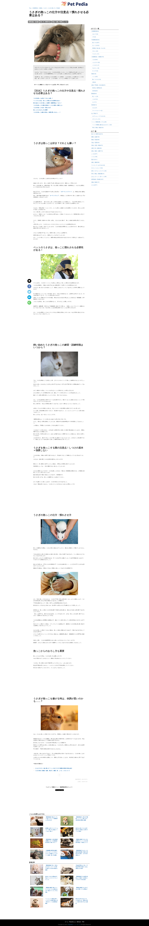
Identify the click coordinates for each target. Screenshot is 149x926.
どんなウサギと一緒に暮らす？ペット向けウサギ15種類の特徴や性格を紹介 (53, 768)
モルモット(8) (95, 68)
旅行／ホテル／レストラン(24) (98, 171)
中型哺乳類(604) (95, 39)
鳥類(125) (93, 73)
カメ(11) (94, 102)
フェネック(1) (95, 54)
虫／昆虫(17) (94, 113)
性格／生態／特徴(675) (97, 145)
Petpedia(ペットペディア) (74, 924)
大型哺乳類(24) (95, 31)
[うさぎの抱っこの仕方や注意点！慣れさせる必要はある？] (29, 297)
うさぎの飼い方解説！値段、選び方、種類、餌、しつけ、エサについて (52, 770)
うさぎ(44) (95, 59)
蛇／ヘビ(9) (95, 96)
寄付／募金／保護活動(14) (97, 173)
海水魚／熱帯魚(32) (97, 88)
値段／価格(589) (95, 162)
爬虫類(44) (94, 93)
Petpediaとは (72, 922)
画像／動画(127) (95, 182)
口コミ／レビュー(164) (97, 168)
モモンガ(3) (95, 51)
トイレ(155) (94, 156)
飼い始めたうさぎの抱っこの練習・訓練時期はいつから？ (47, 103)
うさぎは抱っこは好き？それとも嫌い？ (43, 98)
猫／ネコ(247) (95, 42)
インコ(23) (95, 76)
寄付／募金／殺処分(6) (98, 127)
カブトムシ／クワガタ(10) (98, 116)
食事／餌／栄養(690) (96, 148)
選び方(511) (94, 159)
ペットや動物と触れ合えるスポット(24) (102, 124)
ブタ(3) (94, 37)
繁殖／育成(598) (95, 139)
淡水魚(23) (95, 90)
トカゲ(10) (95, 99)
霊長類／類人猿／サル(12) (98, 48)
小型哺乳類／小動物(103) (97, 56)
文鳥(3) (94, 82)
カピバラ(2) (95, 34)
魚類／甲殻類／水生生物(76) (98, 85)
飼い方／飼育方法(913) (97, 134)
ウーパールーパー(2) (97, 110)
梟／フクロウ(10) (96, 79)
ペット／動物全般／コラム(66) (98, 122)
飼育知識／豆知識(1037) (97, 179)
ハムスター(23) (96, 62)
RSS (83, 922)
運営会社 (79, 922)
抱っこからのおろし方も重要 (40, 110)
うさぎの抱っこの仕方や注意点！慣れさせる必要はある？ (59, 13)
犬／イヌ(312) (95, 45)
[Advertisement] (59, 129)
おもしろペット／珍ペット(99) (98, 176)
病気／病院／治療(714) (97, 151)
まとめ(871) (94, 185)
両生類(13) (94, 105)
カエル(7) (94, 107)
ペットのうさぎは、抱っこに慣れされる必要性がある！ (47, 100)
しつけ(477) (94, 154)
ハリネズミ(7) (95, 65)
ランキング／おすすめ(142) (98, 165)
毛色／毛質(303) (95, 142)
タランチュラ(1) (96, 119)
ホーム (66, 922)
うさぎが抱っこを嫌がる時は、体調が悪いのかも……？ (47, 112)
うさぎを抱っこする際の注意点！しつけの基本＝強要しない (48, 105)
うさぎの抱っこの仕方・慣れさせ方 (42, 107)
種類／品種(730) (95, 137)
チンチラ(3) (95, 71)
